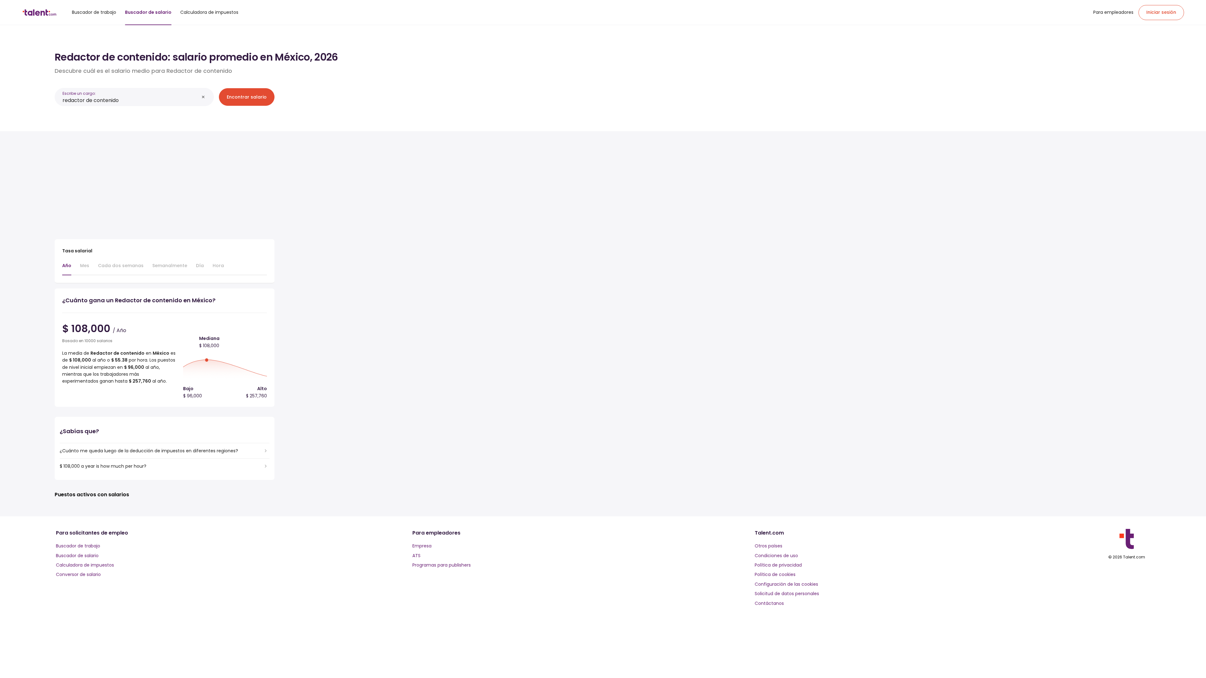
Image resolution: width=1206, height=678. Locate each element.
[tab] (66, 268)
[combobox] (130, 100)
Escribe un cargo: (79, 93)
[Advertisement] (164, 183)
